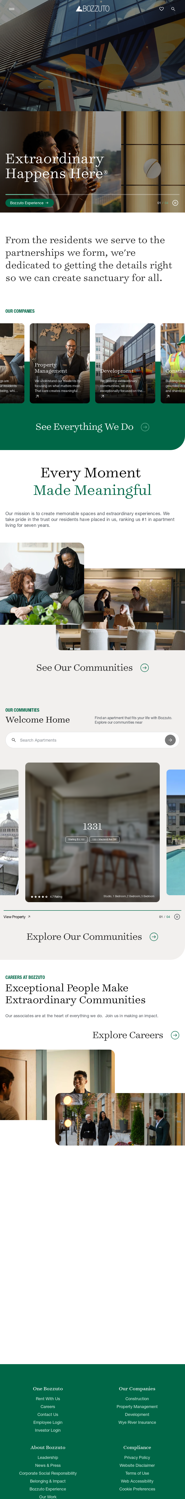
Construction (137, 1398)
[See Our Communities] (42, 584)
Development (137, 1414)
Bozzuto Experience (48, 1489)
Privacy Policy (137, 1457)
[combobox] (90, 740)
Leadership (48, 1457)
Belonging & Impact (48, 1481)
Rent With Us (48, 1398)
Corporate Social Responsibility (48, 1473)
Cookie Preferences (137, 1489)
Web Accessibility (137, 1481)
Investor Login (48, 1430)
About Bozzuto (47, 1447)
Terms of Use (137, 1473)
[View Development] (125, 363)
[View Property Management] (60, 363)
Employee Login (47, 1422)
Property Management (137, 1406)
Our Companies (137, 1389)
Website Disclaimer (137, 1465)
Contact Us (47, 1414)
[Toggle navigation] (11, 9)
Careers (48, 1406)
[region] (92, 364)
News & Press (48, 1465)
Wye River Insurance (137, 1422)
